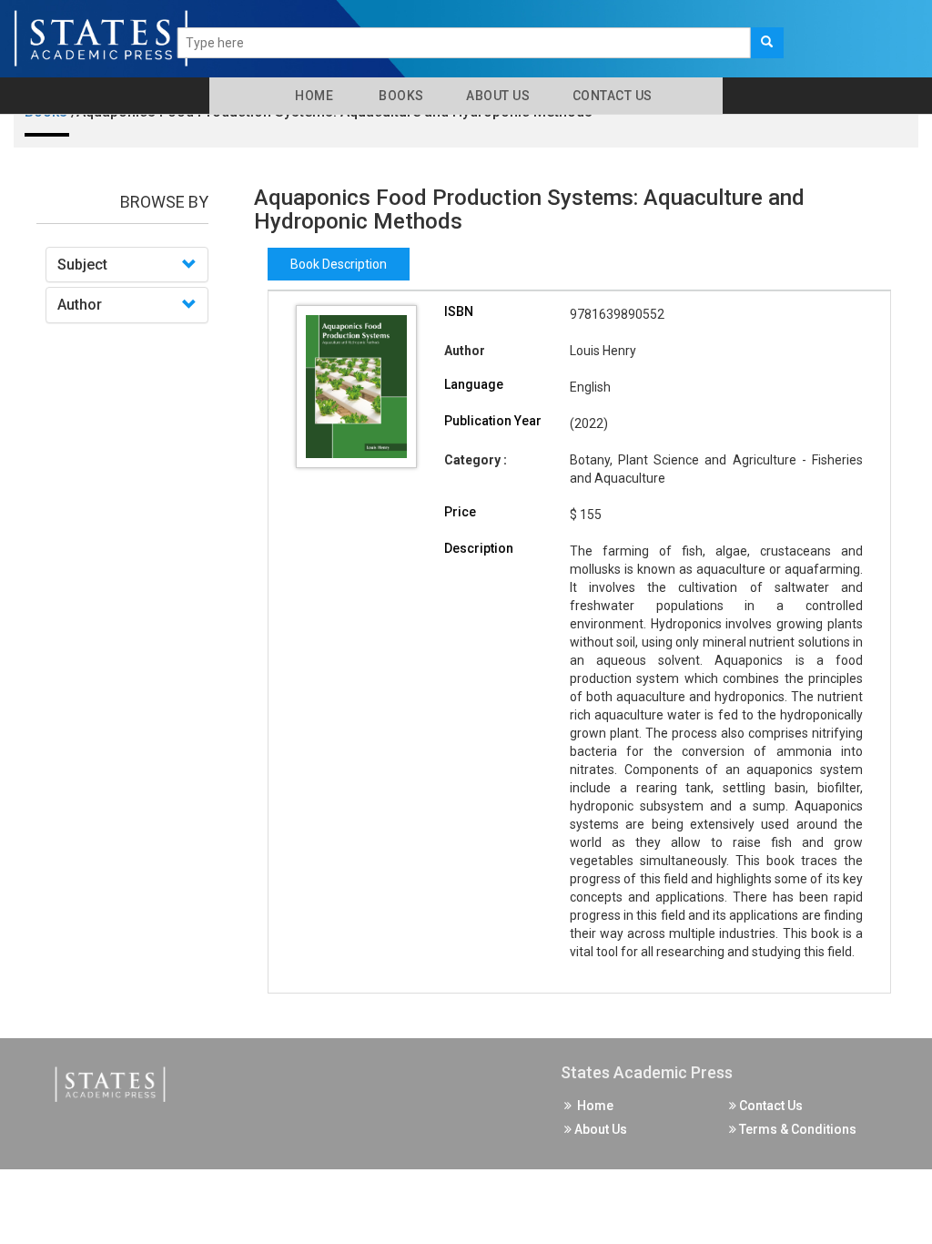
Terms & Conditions (796, 1129)
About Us (497, 95)
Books (398, 95)
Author (79, 304)
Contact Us (611, 95)
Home (311, 95)
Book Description (338, 264)
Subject (82, 264)
